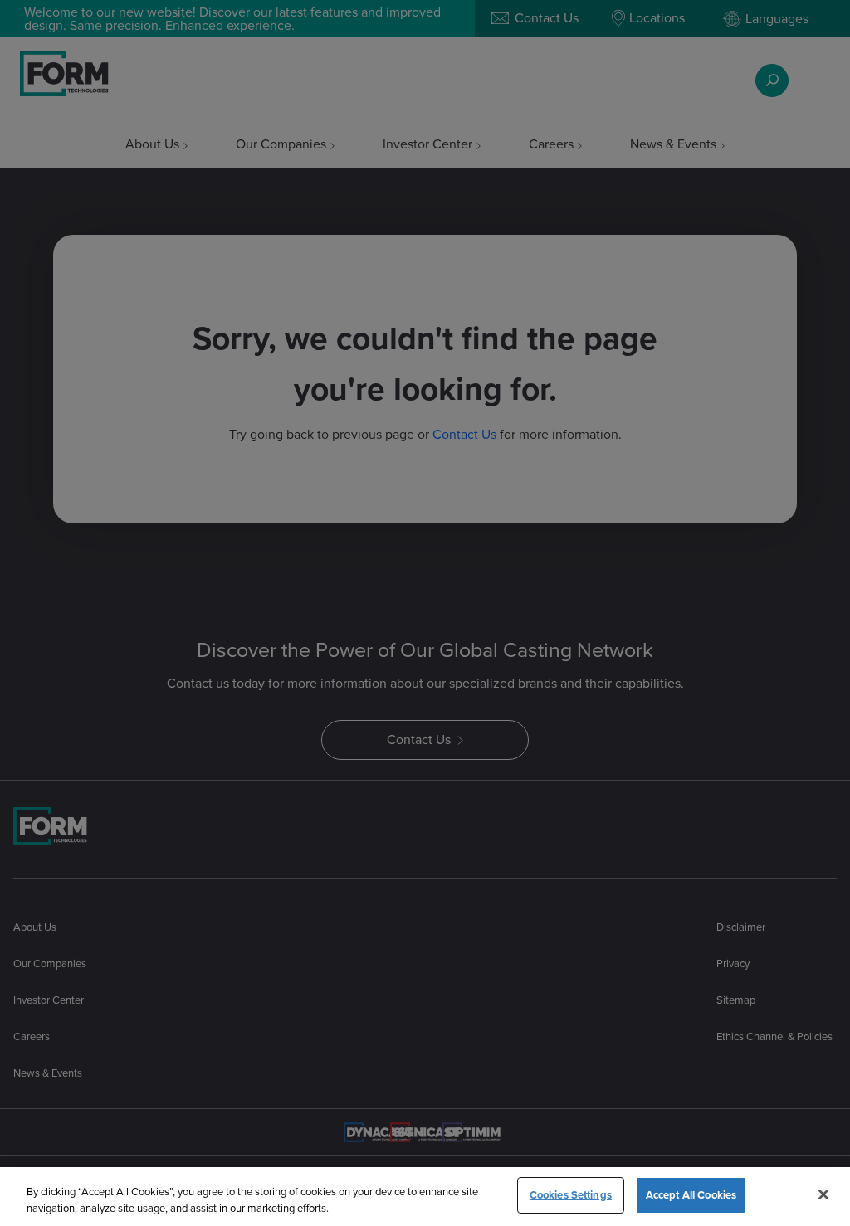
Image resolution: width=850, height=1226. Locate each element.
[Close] (823, 1194)
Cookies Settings (571, 1195)
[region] (425, 1196)
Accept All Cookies (691, 1195)
